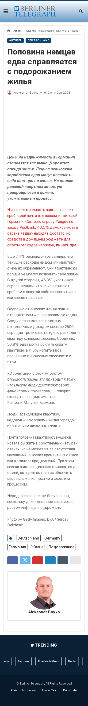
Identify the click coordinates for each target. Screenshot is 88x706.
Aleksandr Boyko (44, 612)
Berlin (70, 661)
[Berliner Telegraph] (35, 11)
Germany (52, 538)
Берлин (21, 661)
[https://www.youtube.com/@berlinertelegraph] (42, 697)
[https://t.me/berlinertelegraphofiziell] (46, 697)
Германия (17, 547)
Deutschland (38, 40)
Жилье (37, 547)
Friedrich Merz (46, 661)
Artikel (17, 30)
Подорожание (61, 547)
